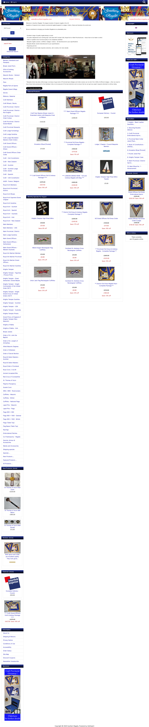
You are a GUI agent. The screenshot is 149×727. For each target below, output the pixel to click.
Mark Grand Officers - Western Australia (10, 248)
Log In (14, 2)
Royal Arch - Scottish (10, 206)
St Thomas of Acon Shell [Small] (12, 526)
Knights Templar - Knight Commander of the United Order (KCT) (11, 286)
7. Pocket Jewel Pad (133, 154)
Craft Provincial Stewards (11, 127)
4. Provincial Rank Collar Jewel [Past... (135, 140)
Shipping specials (8, 449)
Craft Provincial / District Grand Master (11, 122)
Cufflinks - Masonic (9, 394)
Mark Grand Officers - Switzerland (10, 243)
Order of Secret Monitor (11, 353)
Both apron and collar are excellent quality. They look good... (12, 556)
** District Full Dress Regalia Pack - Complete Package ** (106, 285)
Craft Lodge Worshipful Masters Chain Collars (10, 139)
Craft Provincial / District (11, 107)
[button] (144, 2)
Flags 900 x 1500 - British (11, 419)
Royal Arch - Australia (10, 214)
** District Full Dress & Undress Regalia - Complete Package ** (74, 213)
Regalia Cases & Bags (10, 89)
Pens (4, 82)
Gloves (5, 93)
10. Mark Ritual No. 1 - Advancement (134, 167)
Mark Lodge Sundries (10, 235)
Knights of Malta (8, 325)
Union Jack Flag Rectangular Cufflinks (42, 280)
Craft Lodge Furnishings (11, 131)
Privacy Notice (8, 640)
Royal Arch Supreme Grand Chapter (12, 198)
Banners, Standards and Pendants (11, 61)
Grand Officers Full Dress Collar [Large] (136, 219)
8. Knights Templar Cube (135, 157)
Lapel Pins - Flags (9, 408)
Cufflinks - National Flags (11, 401)
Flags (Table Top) (8, 423)
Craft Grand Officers (9, 143)
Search (12, 49)
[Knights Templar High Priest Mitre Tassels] (106, 167)
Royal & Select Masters (10, 363)
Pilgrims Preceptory (9, 384)
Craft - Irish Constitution (11, 158)
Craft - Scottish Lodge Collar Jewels (10, 170)
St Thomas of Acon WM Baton (12, 511)
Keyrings (6, 430)
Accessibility (7, 647)
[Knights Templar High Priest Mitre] (42, 208)
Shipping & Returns (9, 636)
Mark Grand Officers (9, 238)
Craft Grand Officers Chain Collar (12, 153)
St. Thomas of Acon (9, 380)
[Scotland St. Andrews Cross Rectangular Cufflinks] (74, 239)
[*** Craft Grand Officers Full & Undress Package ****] (42, 166)
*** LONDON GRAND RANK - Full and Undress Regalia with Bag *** (74, 177)
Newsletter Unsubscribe (11, 661)
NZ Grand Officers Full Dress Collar (106, 218)
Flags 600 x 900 (8, 412)
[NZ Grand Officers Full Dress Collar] (106, 208)
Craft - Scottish (8, 165)
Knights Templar (8, 269)
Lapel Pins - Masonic (10, 405)
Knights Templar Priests (10, 313)
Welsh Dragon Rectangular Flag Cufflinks (42, 249)
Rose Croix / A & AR (9, 370)
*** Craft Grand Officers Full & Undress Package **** (12, 615)
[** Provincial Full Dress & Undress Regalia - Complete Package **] (106, 240)
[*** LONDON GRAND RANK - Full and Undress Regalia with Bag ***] (74, 166)
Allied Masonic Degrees (10, 346)
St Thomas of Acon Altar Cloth (12, 488)
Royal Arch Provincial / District (10, 189)
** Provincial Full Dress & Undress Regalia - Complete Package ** (106, 250)
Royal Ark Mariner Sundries (12, 266)
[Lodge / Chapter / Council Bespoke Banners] (106, 134)
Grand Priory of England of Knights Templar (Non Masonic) (12, 319)
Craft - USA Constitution (11, 178)
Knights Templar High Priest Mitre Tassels (106, 178)
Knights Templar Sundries (11, 299)
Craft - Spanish (8, 174)
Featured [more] (8, 572)
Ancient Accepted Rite (10, 373)
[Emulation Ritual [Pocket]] (42, 134)
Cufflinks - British (8, 398)
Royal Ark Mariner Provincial (12, 257)
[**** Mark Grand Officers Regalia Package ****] (74, 102)
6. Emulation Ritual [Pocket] (136, 150)
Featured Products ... (10, 460)
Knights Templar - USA (10, 306)
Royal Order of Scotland (11, 366)
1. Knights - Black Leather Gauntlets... (135, 123)
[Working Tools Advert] (136, 45)
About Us (6, 633)
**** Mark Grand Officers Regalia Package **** (74, 112)
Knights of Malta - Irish (10, 328)
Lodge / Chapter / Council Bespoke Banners (106, 145)
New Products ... (8, 456)
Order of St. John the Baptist (10, 336)
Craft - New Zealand (9, 161)
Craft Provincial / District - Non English (11, 111)
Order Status (7, 651)
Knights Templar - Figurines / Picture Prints (12, 274)
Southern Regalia (72, 726)
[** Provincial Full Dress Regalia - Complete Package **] (74, 133)
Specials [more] (132, 173)
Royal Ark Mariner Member (12, 253)
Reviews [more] (8, 538)
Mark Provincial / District (11, 231)
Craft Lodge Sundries (10, 134)
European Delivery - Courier (12, 592)
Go (12, 33)
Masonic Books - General (11, 75)
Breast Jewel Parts (9, 66)
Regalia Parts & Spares (10, 86)
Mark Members (8, 224)
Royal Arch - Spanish (10, 210)
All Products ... (8, 463)
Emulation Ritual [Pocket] (42, 144)
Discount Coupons (9, 658)
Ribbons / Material (9, 96)
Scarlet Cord (7, 387)
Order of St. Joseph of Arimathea (10, 342)
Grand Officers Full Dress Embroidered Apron (136, 193)
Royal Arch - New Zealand (11, 221)
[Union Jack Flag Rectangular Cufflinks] (42, 272)
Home (7, 2)
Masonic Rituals (8, 78)
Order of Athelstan (9, 350)
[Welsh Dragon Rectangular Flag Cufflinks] (42, 239)
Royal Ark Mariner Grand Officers (11, 261)
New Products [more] (10, 468)
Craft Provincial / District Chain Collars (11, 117)
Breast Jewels (7, 332)
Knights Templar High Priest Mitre (43, 218)
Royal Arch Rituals (9, 194)
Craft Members (8, 100)
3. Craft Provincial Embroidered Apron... (134, 134)
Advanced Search (12, 51)
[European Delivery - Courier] (106, 103)
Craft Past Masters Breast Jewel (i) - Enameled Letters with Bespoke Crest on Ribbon (42, 115)
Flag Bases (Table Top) (10, 426)
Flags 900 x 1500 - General (12, 415)
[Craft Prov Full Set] (12, 695)
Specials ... (6, 453)
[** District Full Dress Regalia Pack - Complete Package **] (106, 274)
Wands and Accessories (11, 446)
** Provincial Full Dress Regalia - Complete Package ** (74, 143)
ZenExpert (90, 726)
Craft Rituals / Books (10, 103)
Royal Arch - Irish (8, 217)
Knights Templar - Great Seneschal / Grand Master (11, 279)
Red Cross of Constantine (11, 377)
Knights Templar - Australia (12, 310)
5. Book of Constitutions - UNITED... (135, 145)
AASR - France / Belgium (11, 181)
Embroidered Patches (10, 433)
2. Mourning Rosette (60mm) (133, 129)
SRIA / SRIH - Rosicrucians (11, 391)
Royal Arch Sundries (9, 203)
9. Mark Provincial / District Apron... (136, 162)
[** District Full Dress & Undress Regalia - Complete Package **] (74, 205)
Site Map (6, 654)
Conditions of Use (9, 644)
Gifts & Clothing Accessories (8, 70)
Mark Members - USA (10, 228)
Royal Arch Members (10, 185)
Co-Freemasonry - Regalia (11, 437)
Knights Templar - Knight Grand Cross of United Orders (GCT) (11, 294)
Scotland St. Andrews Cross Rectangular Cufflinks (74, 249)
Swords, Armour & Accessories (9, 441)
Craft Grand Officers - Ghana (10, 148)
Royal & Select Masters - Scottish (11, 358)
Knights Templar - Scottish (11, 303)
